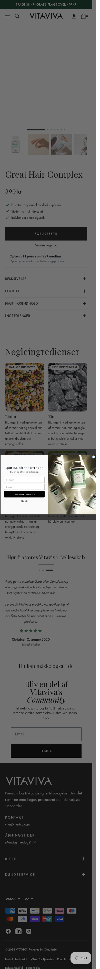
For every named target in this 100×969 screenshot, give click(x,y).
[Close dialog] (93, 457)
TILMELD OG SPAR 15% (24, 494)
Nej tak (24, 501)
